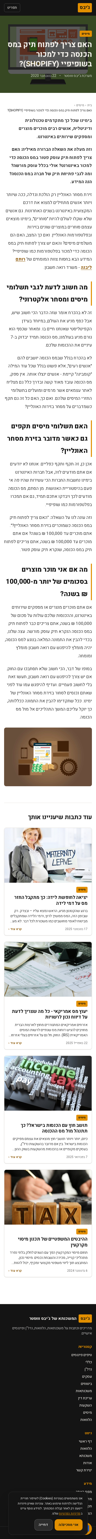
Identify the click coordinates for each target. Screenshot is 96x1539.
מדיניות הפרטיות (69, 1513)
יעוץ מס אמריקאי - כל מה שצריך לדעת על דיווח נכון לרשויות (50, 1014)
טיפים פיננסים (81, 1355)
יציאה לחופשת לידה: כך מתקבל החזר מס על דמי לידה (51, 900)
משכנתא (85, 1455)
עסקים (87, 1376)
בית (89, 105)
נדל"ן (88, 1369)
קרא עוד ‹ (15, 929)
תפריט (12, 7)
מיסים (86, 33)
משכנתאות (84, 1391)
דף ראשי (85, 1441)
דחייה (43, 1524)
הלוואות (86, 1419)
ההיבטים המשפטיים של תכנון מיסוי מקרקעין (53, 1242)
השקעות (85, 1405)
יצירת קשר (84, 1470)
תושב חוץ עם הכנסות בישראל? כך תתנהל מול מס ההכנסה (54, 1128)
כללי (89, 1362)
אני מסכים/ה (68, 1524)
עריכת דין (85, 1398)
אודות (87, 1463)
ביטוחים (86, 1383)
